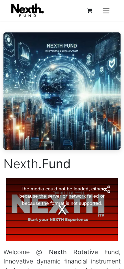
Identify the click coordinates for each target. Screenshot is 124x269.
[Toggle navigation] (106, 10)
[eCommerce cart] (89, 10)
